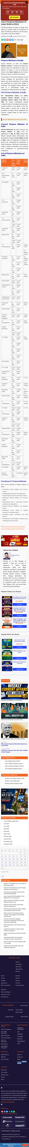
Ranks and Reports (6, 992)
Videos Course (4, 1074)
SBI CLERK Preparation (4, 1032)
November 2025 (8, 844)
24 (2, 865)
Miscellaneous (4, 996)
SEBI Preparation (5, 1035)
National (18, 961)
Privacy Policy (5, 1138)
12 (10, 859)
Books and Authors (5, 985)
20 (14, 862)
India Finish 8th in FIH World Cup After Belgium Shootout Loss (14, 901)
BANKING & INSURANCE (20, 1028)
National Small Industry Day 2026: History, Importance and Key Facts (15, 888)
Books (2, 1079)
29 (21, 865)
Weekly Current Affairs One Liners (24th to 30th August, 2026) (15, 884)
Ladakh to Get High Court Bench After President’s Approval (14, 929)
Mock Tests (4, 1070)
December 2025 (8, 841)
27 (14, 865)
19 (10, 862)
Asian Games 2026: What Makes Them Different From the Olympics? (14, 897)
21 (17, 862)
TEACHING (20, 1036)
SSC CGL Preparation (4, 1041)
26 (10, 865)
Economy (18, 982)
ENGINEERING (21, 1041)
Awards (3, 978)
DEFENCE (19, 1038)
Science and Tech (5, 994)
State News (18, 966)
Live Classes (4, 1072)
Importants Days (20, 985)
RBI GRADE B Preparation (4, 1047)
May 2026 (6, 828)
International (19, 964)
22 (21, 862)
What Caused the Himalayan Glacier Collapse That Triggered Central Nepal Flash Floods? (14, 914)
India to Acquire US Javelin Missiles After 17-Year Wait (15, 942)
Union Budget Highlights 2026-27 (14, 768)
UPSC (18, 1043)
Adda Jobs (10, 1009)
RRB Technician (5, 1054)
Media (18, 1059)
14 (17, 859)
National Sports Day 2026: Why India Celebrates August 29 (13, 946)
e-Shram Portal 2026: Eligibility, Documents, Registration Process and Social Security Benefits (14, 920)
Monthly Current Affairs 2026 (12, 781)
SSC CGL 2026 (5, 1059)
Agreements (4, 982)
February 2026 (8, 836)
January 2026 (7, 839)
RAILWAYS (20, 1034)
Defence (18, 978)
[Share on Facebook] (10, 40)
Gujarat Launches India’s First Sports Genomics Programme (13, 905)
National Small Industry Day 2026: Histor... (12, 719)
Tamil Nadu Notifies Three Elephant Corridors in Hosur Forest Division (13, 938)
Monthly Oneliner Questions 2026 (14, 783)
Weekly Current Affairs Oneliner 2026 (14, 778)
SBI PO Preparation (6, 1029)
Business (18, 975)
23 (25, 862)
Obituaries (3, 989)
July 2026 (6, 823)
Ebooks (3, 1077)
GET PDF (25, 1145)
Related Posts (5, 680)
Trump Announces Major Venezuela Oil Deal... (13, 738)
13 (13, 859)
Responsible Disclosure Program (10, 1134)
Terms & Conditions (20, 1136)
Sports (2, 975)
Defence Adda (19, 1012)
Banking (18, 971)
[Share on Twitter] (13, 40)
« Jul (2, 876)
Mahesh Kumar (6, 36)
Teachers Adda (24, 1005)
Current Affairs (19, 1009)
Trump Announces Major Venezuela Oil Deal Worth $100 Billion (14, 892)
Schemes (3, 980)
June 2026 (6, 826)
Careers (21, 1062)
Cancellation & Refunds (8, 1136)
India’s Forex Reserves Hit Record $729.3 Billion (15, 934)
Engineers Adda (9, 1016)
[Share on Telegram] (5, 40)
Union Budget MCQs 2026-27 (13, 761)
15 (21, 859)
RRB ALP (3, 1057)
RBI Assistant (4, 1044)
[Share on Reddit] (7, 40)
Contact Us (20, 1057)
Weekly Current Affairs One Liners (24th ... (12, 700)
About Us (19, 1054)
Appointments (19, 969)
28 (18, 865)
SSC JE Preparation (6, 1037)
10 (2, 859)
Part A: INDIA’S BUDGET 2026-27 (14, 763)
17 (2, 862)
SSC (18, 1031)
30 (25, 865)
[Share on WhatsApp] (2, 40)
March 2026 (7, 834)
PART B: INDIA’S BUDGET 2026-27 (14, 766)
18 (6, 862)
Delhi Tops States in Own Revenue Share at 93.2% (15, 925)
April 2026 (6, 831)
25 (6, 865)
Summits (18, 980)
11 (6, 859)
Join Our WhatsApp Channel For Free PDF (15, 119)
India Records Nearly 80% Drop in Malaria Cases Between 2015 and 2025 (15, 909)
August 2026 (11, 821)
